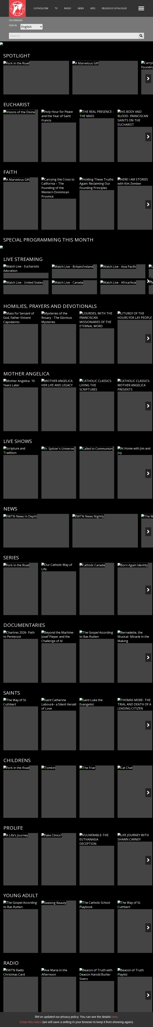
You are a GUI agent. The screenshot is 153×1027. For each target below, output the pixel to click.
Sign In (13, 25)
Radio (67, 8)
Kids (92, 8)
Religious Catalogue (114, 8)
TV (56, 8)
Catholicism (41, 8)
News (81, 8)
